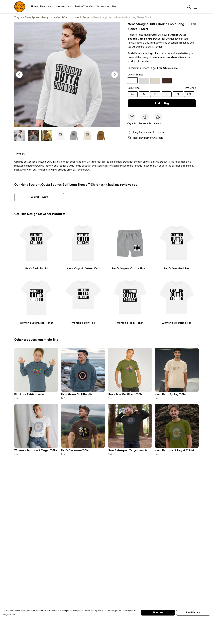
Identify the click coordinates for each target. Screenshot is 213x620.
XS (132, 94)
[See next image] (114, 74)
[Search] (188, 6)
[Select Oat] (155, 80)
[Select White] (133, 80)
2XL (189, 94)
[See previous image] (19, 74)
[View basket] (195, 6)
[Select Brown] (167, 80)
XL (178, 94)
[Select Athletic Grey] (144, 80)
